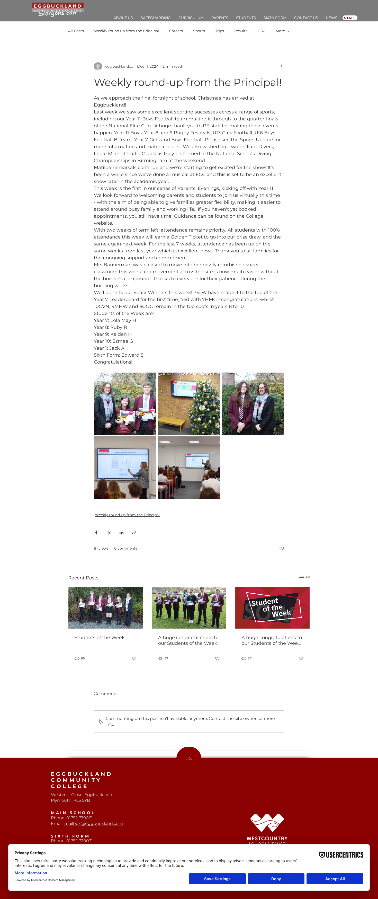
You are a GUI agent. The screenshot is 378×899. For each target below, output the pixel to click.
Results (240, 31)
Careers (176, 31)
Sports (199, 31)
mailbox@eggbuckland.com (93, 823)
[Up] (188, 759)
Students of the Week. (100, 637)
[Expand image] (125, 404)
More (280, 31)
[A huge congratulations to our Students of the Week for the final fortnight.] (272, 608)
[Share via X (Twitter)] (108, 532)
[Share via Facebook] (96, 532)
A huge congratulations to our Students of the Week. (188, 640)
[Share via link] (134, 532)
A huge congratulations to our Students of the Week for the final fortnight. (271, 640)
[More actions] (281, 66)
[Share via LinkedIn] (121, 532)
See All (304, 577)
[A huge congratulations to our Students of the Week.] (189, 608)
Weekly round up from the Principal (126, 31)
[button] (123, 18)
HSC (261, 31)
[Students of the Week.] (105, 608)
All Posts (76, 31)
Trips (219, 31)
